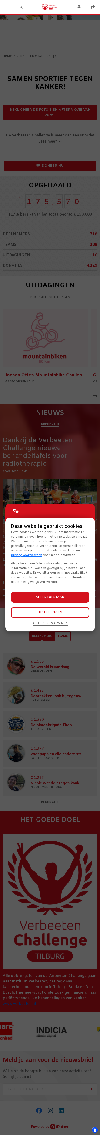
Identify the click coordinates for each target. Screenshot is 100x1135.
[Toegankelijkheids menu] (95, 1130)
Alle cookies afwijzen (50, 623)
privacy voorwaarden (26, 555)
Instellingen (50, 612)
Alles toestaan (50, 597)
